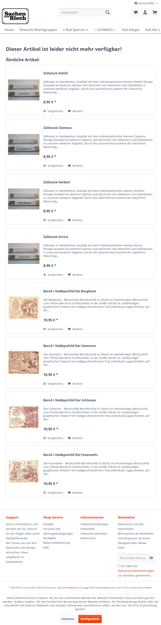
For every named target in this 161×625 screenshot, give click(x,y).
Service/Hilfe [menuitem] (146, 3)
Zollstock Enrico (55, 237)
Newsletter (87, 529)
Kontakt (48, 524)
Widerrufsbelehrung (56, 543)
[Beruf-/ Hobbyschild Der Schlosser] (23, 416)
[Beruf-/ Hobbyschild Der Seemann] (23, 362)
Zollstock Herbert (56, 182)
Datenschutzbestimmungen (136, 571)
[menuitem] (85, 12)
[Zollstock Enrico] (23, 253)
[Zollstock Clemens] (23, 144)
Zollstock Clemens (57, 128)
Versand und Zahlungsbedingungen (58, 531)
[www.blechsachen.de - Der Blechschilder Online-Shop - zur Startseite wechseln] (15, 16)
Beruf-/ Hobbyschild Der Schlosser (69, 400)
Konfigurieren (90, 619)
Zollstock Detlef (55, 73)
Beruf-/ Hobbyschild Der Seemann (69, 346)
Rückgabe (49, 538)
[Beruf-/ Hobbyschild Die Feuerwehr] (23, 471)
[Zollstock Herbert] (23, 198)
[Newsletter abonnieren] (151, 558)
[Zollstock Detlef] (23, 89)
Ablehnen (67, 619)
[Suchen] (107, 12)
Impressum (87, 538)
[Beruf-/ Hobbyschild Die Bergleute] (23, 307)
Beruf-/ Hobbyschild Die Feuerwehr (70, 455)
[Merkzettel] (135, 12)
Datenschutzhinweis (93, 533)
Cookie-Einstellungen (94, 524)
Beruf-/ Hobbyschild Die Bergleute (69, 291)
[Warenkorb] (155, 12)
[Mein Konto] (145, 12)
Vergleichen (55, 111)
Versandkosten (71, 587)
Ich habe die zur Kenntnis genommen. (136, 570)
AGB (46, 547)
